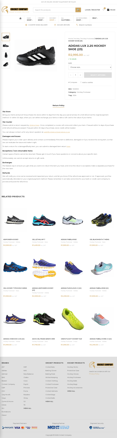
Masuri (4, 415)
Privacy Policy (94, 374)
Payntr (26, 384)
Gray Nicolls (6, 394)
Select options (97, 75)
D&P (3, 388)
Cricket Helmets (51, 391)
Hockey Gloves (72, 374)
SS (25, 401)
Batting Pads (50, 374)
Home (70, 38)
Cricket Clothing (51, 381)
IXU (3, 408)
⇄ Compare (72, 82)
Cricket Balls (50, 398)
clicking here (34, 125)
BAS (3, 377)
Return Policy (58, 105)
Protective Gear (51, 388)
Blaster (4, 381)
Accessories (81, 19)
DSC (3, 391)
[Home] (20, 19)
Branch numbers (85, 25)
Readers (27, 394)
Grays (4, 398)
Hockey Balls (72, 381)
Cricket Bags (50, 394)
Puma (26, 391)
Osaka (26, 377)
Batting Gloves (50, 370)
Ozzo (26, 381)
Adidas (4, 370)
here (68, 146)
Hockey (52, 19)
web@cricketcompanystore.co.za (57, 132)
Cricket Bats (50, 367)
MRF (25, 367)
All (66, 19)
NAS (25, 370)
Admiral (4, 374)
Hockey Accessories (74, 388)
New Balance (28, 374)
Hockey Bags (72, 384)
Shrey (26, 398)
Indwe (4, 405)
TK (24, 405)
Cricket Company (8, 384)
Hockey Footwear (87, 38)
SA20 (30, 19)
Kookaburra (6, 412)
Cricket (41, 19)
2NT (3, 367)
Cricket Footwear (52, 384)
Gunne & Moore (7, 401)
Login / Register (92, 10)
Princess (27, 388)
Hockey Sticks (72, 367)
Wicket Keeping (51, 377)
